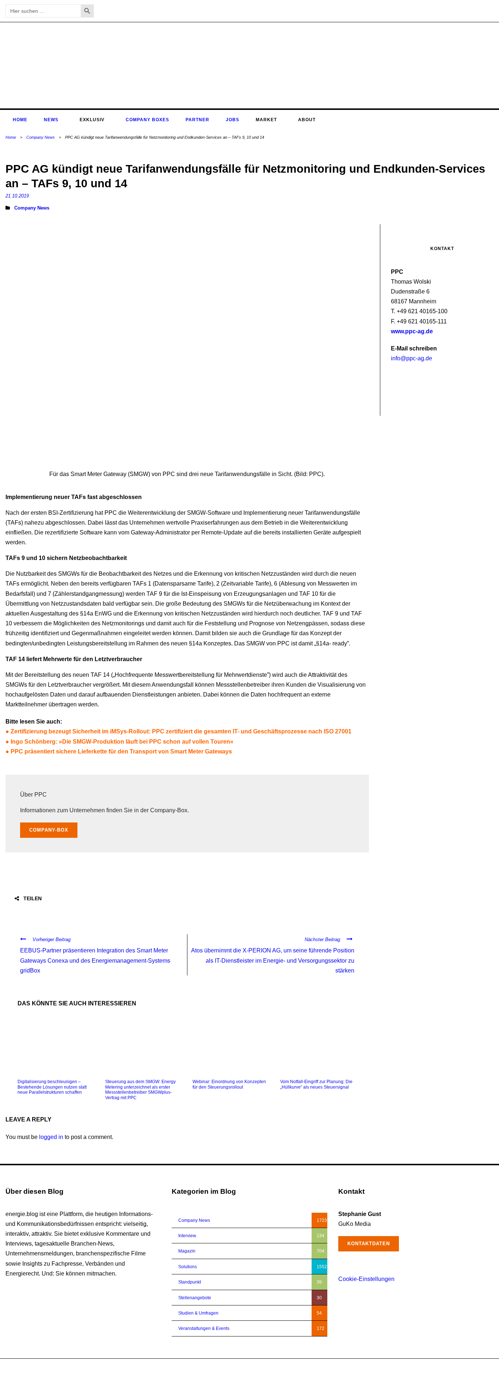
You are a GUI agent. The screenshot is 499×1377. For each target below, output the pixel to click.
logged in (51, 1137)
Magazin (186, 1251)
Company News (40, 137)
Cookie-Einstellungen (366, 1279)
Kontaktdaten (368, 1243)
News (51, 119)
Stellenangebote (194, 1297)
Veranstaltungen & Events (203, 1328)
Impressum (454, 1367)
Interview (187, 1235)
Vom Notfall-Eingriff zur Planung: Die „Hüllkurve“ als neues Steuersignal (316, 1084)
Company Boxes (147, 119)
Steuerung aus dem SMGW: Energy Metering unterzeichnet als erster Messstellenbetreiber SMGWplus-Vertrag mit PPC (140, 1089)
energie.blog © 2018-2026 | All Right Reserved (51, 1367)
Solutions (187, 1266)
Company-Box (48, 830)
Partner (197, 119)
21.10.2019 (17, 196)
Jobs (232, 119)
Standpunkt (189, 1282)
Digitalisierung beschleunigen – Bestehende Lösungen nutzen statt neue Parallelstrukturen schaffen (52, 1087)
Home (20, 119)
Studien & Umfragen (198, 1313)
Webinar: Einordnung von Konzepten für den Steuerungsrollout (229, 1084)
